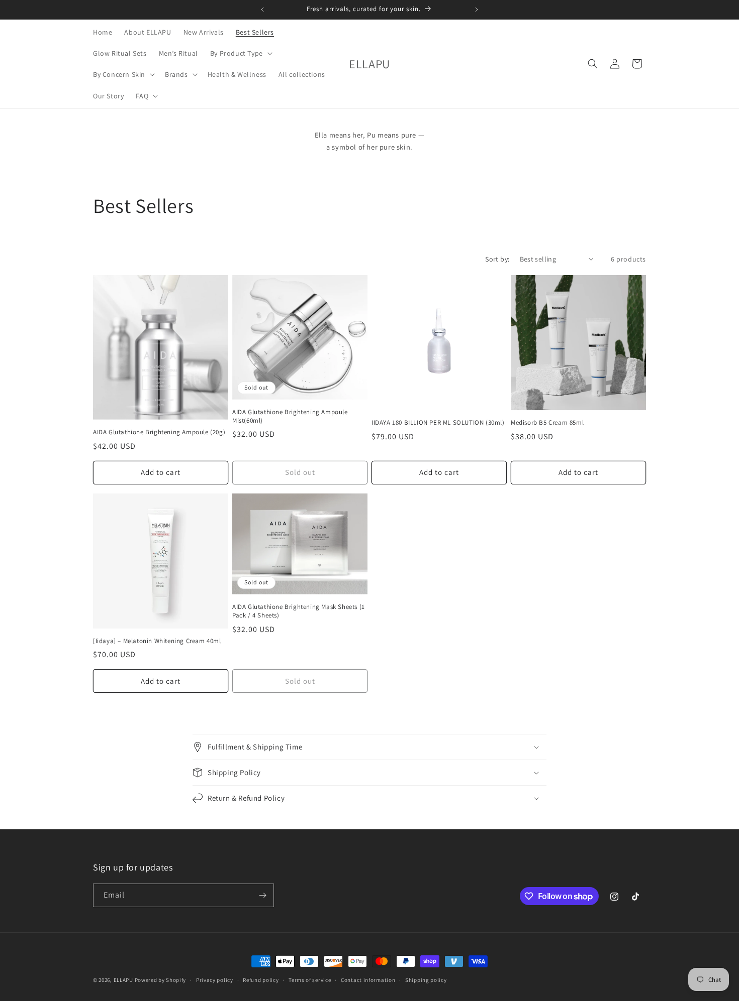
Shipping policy (426, 979)
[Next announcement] (477, 9)
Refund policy (261, 979)
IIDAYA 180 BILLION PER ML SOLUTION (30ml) (438, 423)
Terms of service (310, 979)
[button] (240, 53)
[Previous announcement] (262, 9)
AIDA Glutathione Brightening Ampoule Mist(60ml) (290, 416)
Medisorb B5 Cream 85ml (547, 423)
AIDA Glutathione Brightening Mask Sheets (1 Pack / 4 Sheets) (298, 611)
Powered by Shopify (161, 979)
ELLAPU (123, 979)
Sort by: (497, 259)
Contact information (368, 979)
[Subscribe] (262, 895)
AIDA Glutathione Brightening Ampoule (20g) (159, 432)
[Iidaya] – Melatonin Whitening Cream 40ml (157, 641)
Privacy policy (214, 979)
